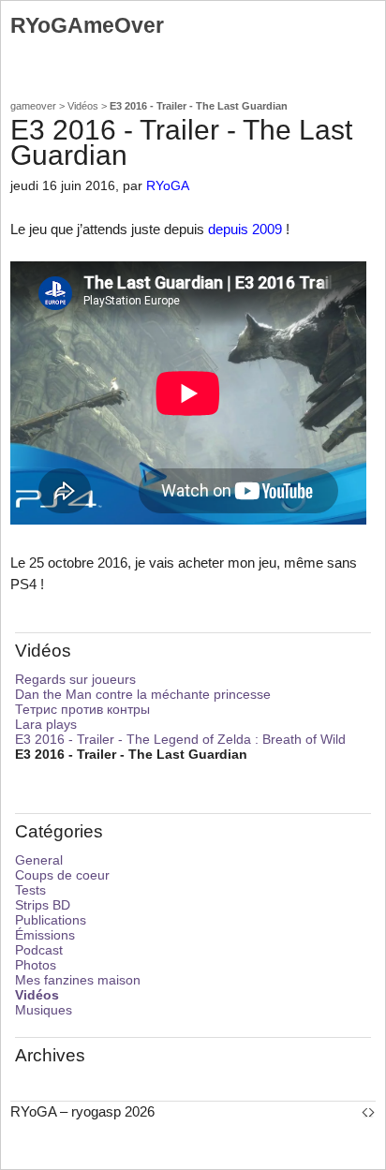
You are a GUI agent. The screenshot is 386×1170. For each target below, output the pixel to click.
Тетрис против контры (82, 709)
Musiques (43, 1009)
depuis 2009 (245, 229)
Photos (35, 964)
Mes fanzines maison (78, 979)
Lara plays (46, 724)
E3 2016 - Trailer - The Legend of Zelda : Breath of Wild (180, 739)
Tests (30, 889)
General (39, 859)
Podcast (39, 949)
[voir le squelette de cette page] (368, 1111)
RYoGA (167, 186)
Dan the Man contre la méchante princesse (143, 694)
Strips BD (42, 904)
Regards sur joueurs (75, 679)
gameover (33, 105)
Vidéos (82, 105)
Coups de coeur (62, 874)
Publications (50, 919)
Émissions (45, 934)
